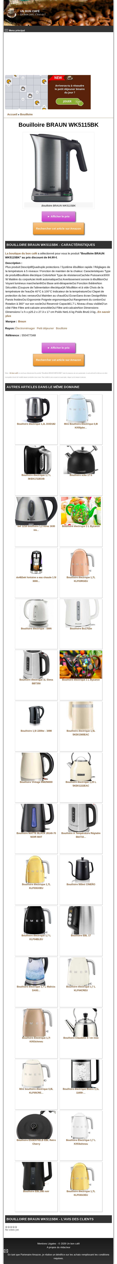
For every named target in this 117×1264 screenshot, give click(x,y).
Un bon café (30, 11)
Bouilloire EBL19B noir (36, 1191)
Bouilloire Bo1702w (81, 628)
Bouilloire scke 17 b (81, 475)
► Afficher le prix (58, 216)
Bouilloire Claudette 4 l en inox (80, 1037)
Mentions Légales (46, 1243)
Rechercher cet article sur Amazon (58, 228)
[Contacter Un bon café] (58, 1251)
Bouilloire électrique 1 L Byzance (81, 526)
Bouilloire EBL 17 (81, 935)
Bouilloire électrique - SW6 (36, 628)
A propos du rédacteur (58, 1247)
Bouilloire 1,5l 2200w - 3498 (36, 731)
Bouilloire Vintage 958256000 (36, 782)
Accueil (12, 114)
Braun (22, 321)
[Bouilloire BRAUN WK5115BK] (58, 168)
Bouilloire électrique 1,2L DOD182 (36, 424)
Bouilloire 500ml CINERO (81, 884)
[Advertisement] (58, 54)
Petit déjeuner (45, 328)
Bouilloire (26, 114)
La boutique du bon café (21, 253)
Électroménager (25, 328)
